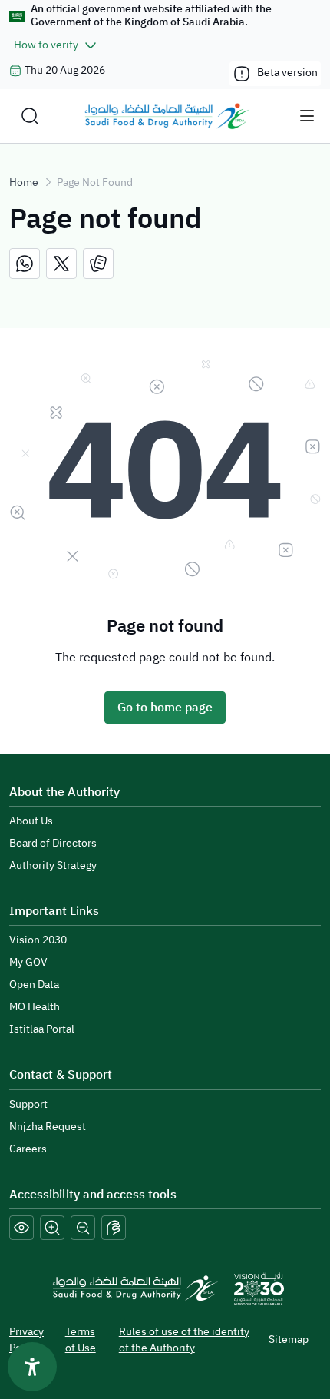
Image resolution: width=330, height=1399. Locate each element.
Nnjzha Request (47, 1127)
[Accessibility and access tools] (113, 1227)
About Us (31, 821)
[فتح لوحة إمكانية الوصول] (32, 1366)
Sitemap (289, 1339)
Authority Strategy (53, 865)
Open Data (34, 984)
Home (23, 182)
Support (28, 1104)
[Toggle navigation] (307, 116)
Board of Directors (53, 843)
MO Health (34, 1007)
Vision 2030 (38, 940)
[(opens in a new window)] (24, 263)
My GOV (28, 962)
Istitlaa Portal (41, 1029)
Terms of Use (80, 1340)
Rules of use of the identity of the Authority (184, 1340)
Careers (28, 1149)
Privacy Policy (26, 1340)
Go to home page (165, 707)
